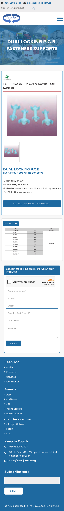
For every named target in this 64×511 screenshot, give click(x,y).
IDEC (8, 433)
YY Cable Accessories (36, 84)
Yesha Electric (14, 408)
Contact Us (12, 381)
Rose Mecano (14, 413)
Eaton (9, 429)
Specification (11, 223)
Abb (8, 394)
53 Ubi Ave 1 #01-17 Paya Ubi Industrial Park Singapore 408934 (33, 454)
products (17, 84)
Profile (9, 367)
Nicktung (54, 506)
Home (6, 84)
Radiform (11, 399)
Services (11, 377)
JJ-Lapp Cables (15, 424)
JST (8, 404)
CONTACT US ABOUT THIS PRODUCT (32, 203)
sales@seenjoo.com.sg (39, 2)
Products (11, 372)
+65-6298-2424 (13, 2)
